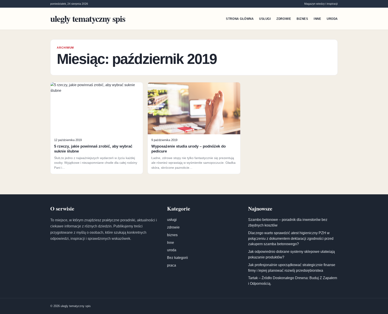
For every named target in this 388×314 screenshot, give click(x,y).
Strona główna (240, 18)
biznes (302, 18)
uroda (332, 18)
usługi (265, 18)
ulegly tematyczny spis (87, 18)
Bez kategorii (177, 258)
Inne (317, 18)
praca (171, 265)
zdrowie (283, 18)
